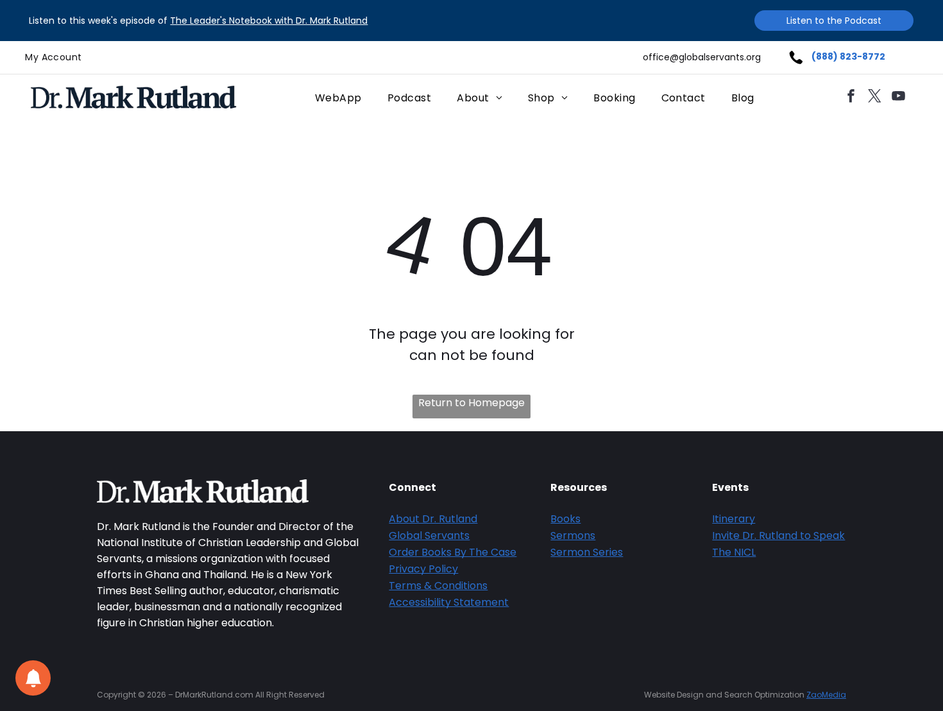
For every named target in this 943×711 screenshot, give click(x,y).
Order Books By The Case (452, 552)
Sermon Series (586, 552)
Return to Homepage (471, 402)
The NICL (734, 552)
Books (565, 518)
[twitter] (875, 98)
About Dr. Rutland (433, 518)
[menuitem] (53, 57)
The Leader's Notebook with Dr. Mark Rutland (269, 20)
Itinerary (733, 518)
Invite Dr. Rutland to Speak (778, 535)
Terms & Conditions (438, 585)
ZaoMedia (826, 694)
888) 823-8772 (850, 56)
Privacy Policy (423, 568)
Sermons (572, 535)
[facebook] (851, 98)
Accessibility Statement (449, 602)
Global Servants (429, 535)
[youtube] (898, 98)
